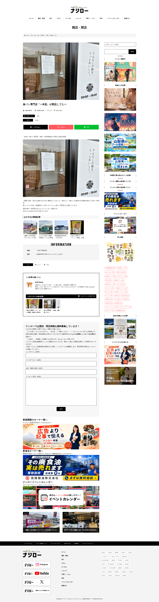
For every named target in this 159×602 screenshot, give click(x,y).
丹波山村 (117, 575)
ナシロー (39, 264)
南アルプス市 (115, 556)
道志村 (110, 571)
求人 (63, 559)
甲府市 (37, 120)
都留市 (120, 568)
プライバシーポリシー (87, 543)
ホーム (63, 552)
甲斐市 (110, 552)
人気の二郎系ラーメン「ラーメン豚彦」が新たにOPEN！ (33, 311)
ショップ (64, 570)
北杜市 (109, 303)
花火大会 (121, 272)
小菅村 (110, 575)
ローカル (64, 567)
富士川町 (103, 568)
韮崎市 (113, 560)
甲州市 (120, 560)
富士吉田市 (111, 564)
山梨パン (122, 268)
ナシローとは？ (28, 543)
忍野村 (127, 568)
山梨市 (127, 560)
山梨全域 (124, 556)
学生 (63, 578)
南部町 (116, 571)
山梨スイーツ (122, 288)
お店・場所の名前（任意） (34, 368)
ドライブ (123, 276)
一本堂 (47, 264)
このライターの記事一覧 (87, 296)
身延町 (127, 564)
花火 (109, 280)
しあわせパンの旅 (122, 299)
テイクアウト (126, 307)
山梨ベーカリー (121, 292)
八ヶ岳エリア (105, 556)
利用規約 (76, 543)
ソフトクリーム (112, 307)
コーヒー (110, 310)
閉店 (38, 116)
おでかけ (110, 272)
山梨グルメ (110, 284)
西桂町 (124, 575)
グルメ (63, 563)
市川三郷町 (112, 568)
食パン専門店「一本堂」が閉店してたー (51, 311)
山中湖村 (119, 564)
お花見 (125, 295)
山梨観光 (121, 310)
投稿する (64, 585)
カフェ (109, 292)
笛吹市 (123, 552)
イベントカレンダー (55, 543)
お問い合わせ (67, 543)
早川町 (103, 575)
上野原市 (124, 571)
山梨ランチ (111, 276)
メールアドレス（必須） (34, 360)
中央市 (103, 564)
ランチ (109, 295)
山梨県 (118, 303)
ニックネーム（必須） (33, 351)
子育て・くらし (66, 574)
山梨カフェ (119, 280)
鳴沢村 (131, 571)
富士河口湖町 (105, 560)
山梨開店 (110, 268)
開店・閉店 (65, 555)
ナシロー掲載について (41, 543)
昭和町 (116, 552)
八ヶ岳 (121, 284)
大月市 (103, 571)
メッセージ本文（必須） (34, 376)
